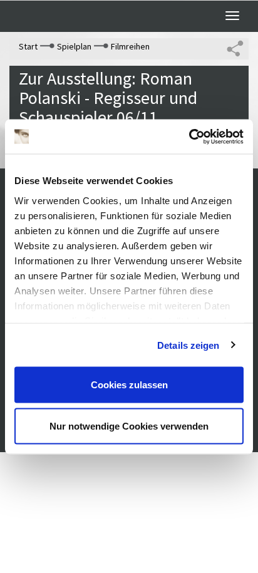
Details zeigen (188, 344)
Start (28, 46)
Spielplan (74, 46)
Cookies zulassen (129, 384)
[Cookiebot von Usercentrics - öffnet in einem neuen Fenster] (189, 136)
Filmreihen (130, 46)
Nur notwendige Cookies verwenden (129, 425)
